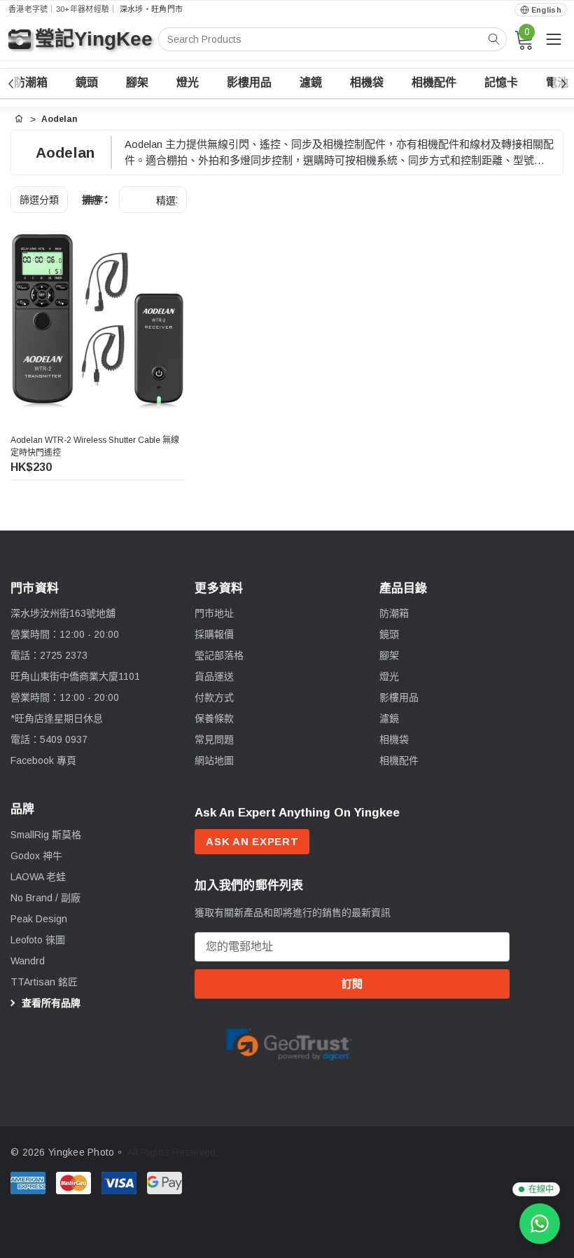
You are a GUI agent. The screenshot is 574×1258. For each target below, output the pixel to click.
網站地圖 (214, 760)
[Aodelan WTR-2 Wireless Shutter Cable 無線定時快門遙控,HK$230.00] (97, 321)
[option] (289, 1042)
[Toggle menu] (554, 39)
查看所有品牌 (49, 1003)
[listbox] (153, 199)
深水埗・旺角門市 (151, 9)
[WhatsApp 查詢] (539, 1223)
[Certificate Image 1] (289, 1041)
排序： (96, 200)
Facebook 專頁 (43, 760)
